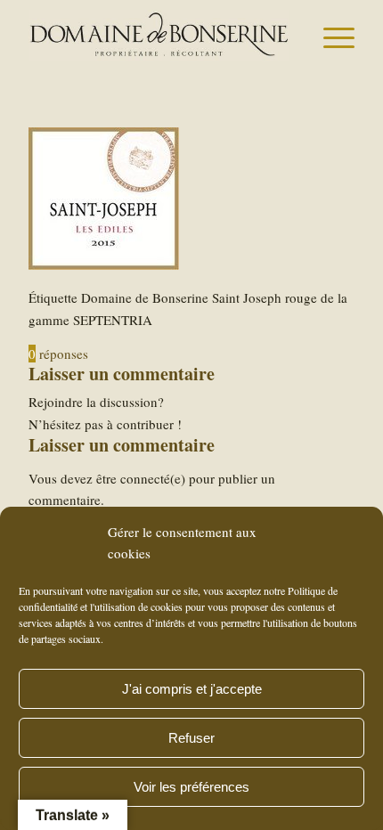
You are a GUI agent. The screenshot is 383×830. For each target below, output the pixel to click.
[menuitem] (330, 35)
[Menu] (330, 35)
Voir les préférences (191, 786)
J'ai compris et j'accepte (192, 688)
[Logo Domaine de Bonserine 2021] (159, 35)
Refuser (191, 737)
